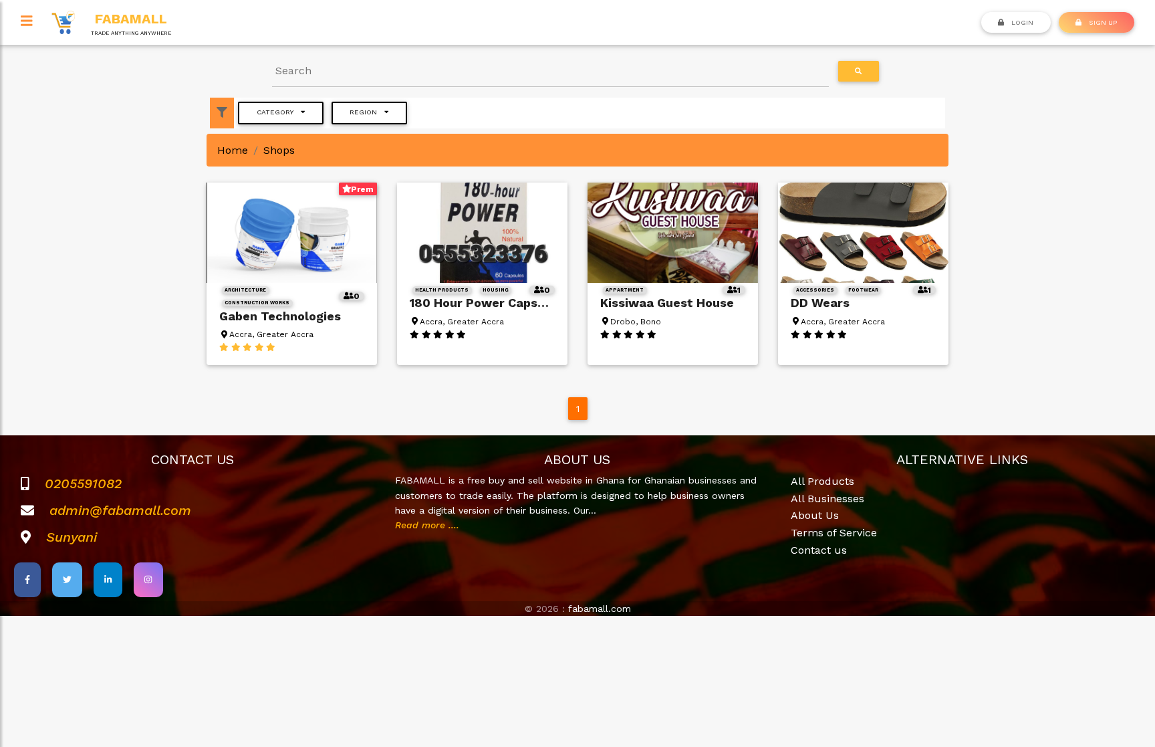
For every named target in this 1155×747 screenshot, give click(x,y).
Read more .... (427, 525)
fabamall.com (599, 608)
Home (232, 150)
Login (1021, 22)
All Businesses (827, 498)
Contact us (819, 550)
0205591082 (83, 483)
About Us (815, 515)
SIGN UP (1102, 22)
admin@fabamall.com (120, 510)
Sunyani (71, 537)
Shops (279, 150)
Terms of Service (834, 532)
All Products (822, 481)
